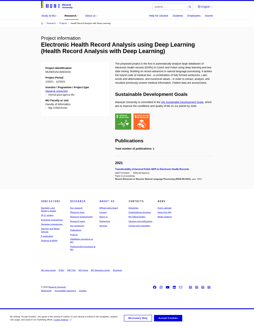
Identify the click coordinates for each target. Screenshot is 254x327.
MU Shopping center (100, 270)
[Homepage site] (57, 5)
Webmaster (46, 291)
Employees (193, 15)
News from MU (164, 212)
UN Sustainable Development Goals (182, 102)
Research (77, 201)
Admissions (50, 201)
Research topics (77, 221)
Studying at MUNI (49, 240)
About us (107, 201)
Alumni (209, 15)
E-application (47, 236)
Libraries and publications (140, 221)
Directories (133, 208)
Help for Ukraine (158, 15)
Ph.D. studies (47, 215)
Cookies (82, 291)
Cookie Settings (61, 319)
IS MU (61, 270)
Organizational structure (139, 212)
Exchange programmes (52, 220)
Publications (75, 230)
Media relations (165, 217)
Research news (77, 212)
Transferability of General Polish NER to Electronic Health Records (152, 169)
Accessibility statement (65, 291)
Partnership (104, 221)
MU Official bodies (136, 217)
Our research (76, 208)
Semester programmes (51, 224)
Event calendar (165, 208)
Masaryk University (56, 91)
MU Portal (83, 270)
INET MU (71, 270)
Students (178, 15)
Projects (74, 234)
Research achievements (81, 217)
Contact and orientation (139, 226)
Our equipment (77, 226)
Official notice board (108, 208)
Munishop (117, 270)
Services (103, 226)
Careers (103, 212)
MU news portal (48, 270)
